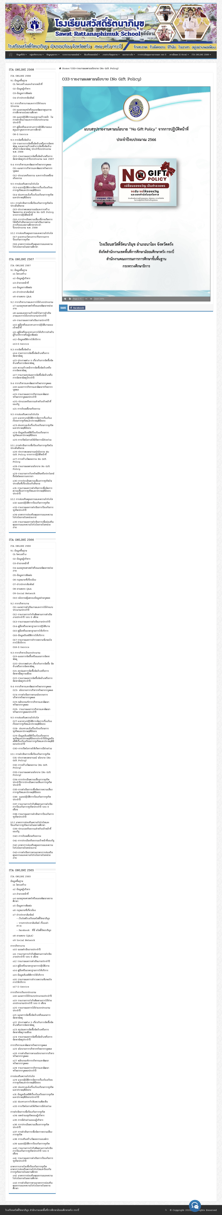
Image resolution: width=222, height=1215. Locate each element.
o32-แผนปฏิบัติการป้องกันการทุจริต (31, 503)
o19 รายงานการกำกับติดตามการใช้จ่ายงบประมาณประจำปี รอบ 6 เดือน (32, 1002)
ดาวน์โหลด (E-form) (178, 54)
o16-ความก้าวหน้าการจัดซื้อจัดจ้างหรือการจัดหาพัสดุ (32, 369)
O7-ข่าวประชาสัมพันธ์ (23, 584)
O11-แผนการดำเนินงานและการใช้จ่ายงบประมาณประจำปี (33, 608)
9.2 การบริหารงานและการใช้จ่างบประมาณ (31, 302)
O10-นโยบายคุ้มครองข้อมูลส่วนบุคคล (31, 598)
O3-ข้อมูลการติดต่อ (22, 93)
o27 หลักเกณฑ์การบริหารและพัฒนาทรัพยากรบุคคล (31, 1062)
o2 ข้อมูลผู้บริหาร (21, 889)
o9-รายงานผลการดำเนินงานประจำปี (31, 320)
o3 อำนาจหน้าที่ (21, 894)
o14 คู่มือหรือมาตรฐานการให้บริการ (30, 970)
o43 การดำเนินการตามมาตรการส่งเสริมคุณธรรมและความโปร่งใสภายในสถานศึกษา (33, 1185)
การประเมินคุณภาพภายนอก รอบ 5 (152, 54)
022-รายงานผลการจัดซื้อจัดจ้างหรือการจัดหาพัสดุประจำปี (33, 679)
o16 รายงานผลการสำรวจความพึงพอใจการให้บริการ (32, 981)
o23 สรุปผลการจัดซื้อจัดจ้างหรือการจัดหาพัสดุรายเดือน (31, 1031)
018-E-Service (21, 647)
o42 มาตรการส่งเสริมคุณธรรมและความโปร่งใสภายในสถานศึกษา (33, 1177)
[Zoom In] (91, 299)
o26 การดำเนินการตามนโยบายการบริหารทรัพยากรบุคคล (33, 1054)
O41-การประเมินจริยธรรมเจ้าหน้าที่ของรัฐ (33, 840)
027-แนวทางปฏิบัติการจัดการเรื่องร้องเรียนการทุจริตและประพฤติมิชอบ (32, 722)
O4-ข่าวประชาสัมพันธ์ (23, 98)
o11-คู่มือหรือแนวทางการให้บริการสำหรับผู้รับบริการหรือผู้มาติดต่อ (33, 333)
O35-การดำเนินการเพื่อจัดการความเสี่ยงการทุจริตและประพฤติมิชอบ (33, 791)
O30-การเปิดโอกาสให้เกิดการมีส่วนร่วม (32, 748)
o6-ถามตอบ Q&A (22, 296)
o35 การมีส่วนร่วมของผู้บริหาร (28, 1120)
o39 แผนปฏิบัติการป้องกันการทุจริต (31, 1143)
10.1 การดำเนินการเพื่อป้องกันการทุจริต (30, 754)
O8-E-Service (20, 134)
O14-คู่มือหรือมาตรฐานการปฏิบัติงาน (31, 626)
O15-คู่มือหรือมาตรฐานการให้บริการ (30, 631)
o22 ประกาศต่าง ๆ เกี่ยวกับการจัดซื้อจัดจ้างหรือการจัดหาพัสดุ (33, 1023)
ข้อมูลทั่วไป (20, 54)
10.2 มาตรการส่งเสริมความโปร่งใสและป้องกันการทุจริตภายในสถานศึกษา (29, 823)
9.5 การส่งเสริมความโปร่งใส (24, 184)
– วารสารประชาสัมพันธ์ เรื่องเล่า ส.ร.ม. (32, 924)
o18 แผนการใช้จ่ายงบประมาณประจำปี (32, 996)
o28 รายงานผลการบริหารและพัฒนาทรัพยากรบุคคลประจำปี (31, 1069)
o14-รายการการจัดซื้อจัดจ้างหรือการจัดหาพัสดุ (31, 354)
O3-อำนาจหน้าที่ (21, 563)
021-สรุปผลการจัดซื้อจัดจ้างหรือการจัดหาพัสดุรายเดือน (31, 672)
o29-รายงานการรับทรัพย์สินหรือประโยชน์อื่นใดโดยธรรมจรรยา (33, 475)
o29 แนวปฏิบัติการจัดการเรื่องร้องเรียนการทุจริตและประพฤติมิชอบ (33, 1081)
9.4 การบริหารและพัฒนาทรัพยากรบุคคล (30, 164)
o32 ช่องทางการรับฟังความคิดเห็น (30, 1102)
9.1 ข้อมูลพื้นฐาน (18, 80)
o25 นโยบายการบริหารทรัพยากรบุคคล (32, 1049)
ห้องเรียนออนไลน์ (91, 54)
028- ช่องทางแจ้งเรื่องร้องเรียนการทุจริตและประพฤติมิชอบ (31, 730)
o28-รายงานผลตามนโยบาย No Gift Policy (31, 467)
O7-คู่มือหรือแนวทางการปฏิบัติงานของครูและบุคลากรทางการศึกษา (32, 128)
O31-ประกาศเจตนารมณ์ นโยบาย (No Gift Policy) (32, 759)
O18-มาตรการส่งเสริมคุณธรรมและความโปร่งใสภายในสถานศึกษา (33, 245)
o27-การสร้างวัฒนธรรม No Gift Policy (29, 460)
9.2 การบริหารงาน (19, 603)
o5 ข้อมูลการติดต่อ (22, 906)
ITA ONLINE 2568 (200, 54)
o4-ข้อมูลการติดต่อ (22, 287)
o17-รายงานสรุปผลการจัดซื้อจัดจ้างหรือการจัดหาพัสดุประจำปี (33, 376)
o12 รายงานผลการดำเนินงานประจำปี (31, 961)
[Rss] (166, 1210)
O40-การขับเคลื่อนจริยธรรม (27, 836)
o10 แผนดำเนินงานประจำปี (27, 949)
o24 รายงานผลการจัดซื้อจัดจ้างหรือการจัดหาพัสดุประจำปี (32, 1038)
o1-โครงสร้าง (19, 274)
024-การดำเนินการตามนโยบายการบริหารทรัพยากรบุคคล (30, 696)
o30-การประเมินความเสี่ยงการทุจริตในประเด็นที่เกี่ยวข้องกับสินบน (32, 482)
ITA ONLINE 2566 (20, 546)
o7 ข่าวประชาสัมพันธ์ (23, 915)
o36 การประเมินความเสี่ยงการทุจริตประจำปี (31, 1126)
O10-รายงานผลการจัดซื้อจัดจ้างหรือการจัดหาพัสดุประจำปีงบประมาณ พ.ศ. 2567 (33, 157)
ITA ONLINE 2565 (20, 876)
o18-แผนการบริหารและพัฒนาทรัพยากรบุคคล (33, 388)
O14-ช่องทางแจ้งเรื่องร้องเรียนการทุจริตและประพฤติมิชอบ (33, 196)
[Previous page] (65, 299)
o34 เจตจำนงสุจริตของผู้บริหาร (29, 1115)
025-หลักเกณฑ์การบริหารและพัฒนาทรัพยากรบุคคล (31, 703)
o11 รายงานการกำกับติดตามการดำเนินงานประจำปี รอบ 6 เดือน (32, 955)
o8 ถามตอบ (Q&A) (23, 936)
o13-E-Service (21, 344)
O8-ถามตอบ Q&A (22, 589)
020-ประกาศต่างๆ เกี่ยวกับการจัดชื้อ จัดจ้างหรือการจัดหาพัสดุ (33, 665)
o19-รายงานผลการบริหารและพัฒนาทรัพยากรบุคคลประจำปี (31, 395)
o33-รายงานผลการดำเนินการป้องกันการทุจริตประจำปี (33, 508)
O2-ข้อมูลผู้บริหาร (22, 89)
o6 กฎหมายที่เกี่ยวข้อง (24, 910)
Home (65, 68)
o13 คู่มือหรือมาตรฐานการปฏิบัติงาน (31, 966)
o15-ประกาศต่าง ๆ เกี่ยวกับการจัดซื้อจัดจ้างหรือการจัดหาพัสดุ (33, 362)
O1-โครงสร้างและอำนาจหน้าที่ (27, 84)
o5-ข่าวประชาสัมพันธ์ (23, 292)
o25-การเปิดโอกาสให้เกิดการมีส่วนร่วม (32, 440)
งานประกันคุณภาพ (110, 54)
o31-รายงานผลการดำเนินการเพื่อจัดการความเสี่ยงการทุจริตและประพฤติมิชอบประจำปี (32, 490)
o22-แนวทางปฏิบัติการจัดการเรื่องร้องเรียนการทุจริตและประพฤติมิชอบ (32, 419)
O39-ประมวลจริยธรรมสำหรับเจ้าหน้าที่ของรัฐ (32, 830)
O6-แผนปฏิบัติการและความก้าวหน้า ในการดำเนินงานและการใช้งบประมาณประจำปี (33, 119)
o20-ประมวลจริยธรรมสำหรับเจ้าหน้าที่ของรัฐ (32, 403)
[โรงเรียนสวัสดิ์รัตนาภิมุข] (111, 27)
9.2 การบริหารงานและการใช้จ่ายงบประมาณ (28, 104)
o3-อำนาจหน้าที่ (21, 283)
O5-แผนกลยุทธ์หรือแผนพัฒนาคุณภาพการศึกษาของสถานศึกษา (32, 111)
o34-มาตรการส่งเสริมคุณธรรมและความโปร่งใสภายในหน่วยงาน (33, 516)
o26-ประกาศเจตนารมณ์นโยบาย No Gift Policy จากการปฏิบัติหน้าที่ (31, 453)
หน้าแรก (11, 54)
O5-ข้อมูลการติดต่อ (22, 575)
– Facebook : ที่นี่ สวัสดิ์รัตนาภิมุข (33, 930)
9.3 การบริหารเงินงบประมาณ (25, 653)
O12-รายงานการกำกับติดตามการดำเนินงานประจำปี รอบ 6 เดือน (32, 615)
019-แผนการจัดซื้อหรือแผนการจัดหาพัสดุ (31, 657)
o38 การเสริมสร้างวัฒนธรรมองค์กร (31, 1139)
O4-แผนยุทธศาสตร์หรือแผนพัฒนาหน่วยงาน (33, 569)
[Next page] (70, 299)
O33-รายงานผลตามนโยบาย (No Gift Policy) (32, 773)
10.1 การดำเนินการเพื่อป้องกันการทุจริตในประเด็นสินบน (31, 204)
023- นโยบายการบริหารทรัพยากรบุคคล (33, 690)
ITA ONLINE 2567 (20, 265)
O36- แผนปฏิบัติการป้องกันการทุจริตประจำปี (32, 798)
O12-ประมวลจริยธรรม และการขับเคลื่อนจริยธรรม (33, 177)
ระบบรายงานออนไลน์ (70, 54)
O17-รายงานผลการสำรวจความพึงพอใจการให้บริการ (32, 641)
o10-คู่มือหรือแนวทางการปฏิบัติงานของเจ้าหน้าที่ (33, 326)
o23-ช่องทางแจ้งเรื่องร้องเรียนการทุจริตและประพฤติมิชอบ (33, 426)
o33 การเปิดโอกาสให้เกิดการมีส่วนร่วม (32, 1106)
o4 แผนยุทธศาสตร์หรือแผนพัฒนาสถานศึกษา (33, 899)
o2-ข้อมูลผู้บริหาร (21, 278)
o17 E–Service (21, 987)
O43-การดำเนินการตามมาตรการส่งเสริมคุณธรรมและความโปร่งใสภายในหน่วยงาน (33, 855)
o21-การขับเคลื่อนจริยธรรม (26, 409)
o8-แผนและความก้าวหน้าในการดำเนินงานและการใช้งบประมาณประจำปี (32, 314)
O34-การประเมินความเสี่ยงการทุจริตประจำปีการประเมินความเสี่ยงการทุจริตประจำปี (32, 782)
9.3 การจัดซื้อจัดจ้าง (20, 140)
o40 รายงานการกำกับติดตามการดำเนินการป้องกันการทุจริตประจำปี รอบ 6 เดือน (33, 1150)
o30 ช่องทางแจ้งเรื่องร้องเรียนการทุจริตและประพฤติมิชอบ (33, 1088)
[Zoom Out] (86, 299)
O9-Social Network (24, 593)
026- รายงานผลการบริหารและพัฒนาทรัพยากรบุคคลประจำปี (31, 710)
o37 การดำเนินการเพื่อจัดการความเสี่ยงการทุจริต (32, 1133)
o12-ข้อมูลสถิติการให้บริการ (27, 339)
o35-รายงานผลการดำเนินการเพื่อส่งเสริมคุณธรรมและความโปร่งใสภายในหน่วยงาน (33, 524)
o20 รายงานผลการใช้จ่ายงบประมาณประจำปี (31, 1009)
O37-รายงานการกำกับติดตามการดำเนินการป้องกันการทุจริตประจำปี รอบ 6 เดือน (32, 806)
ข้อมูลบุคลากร (52, 54)
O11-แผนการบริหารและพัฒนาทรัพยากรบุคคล (32, 169)
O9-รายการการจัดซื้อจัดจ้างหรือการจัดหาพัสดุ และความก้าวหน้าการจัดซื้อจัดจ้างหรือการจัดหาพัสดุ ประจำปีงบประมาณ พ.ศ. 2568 (33, 148)
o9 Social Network (24, 940)
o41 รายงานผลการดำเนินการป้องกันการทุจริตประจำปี (33, 1159)
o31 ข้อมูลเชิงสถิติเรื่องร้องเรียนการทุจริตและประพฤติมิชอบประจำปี (33, 1095)
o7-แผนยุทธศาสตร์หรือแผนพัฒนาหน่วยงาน (33, 307)
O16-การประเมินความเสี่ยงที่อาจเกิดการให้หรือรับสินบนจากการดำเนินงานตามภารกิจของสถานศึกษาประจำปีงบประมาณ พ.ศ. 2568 (33, 223)
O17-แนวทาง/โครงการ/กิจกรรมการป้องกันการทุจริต (31, 238)
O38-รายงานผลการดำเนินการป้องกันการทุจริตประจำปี (33, 815)
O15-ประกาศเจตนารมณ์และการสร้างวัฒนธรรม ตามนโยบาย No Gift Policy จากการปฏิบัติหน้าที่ (33, 212)
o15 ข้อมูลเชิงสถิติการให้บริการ (28, 975)
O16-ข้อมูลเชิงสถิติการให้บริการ (28, 635)
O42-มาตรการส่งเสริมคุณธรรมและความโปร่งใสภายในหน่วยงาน (33, 846)
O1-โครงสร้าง (19, 554)
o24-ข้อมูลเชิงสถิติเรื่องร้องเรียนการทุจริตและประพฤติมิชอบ (31, 434)
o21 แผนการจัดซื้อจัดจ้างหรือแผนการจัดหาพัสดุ (32, 1016)
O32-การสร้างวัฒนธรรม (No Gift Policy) (30, 766)
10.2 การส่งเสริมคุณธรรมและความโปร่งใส (31, 233)
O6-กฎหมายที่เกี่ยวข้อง (24, 580)
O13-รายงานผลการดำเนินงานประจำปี (31, 622)
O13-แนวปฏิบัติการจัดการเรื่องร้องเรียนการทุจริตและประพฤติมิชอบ (32, 189)
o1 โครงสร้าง (19, 885)
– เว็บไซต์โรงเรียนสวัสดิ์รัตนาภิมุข (33, 918)
